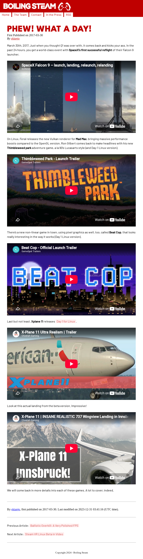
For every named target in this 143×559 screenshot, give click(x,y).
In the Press (53, 14)
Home (5, 14)
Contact (36, 14)
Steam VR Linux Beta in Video (44, 534)
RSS (68, 14)
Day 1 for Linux (66, 321)
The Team (20, 14)
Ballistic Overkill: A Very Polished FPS (54, 525)
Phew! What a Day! (49, 29)
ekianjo (15, 38)
